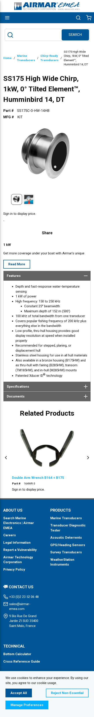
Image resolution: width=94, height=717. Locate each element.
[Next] (88, 457)
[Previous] (6, 457)
